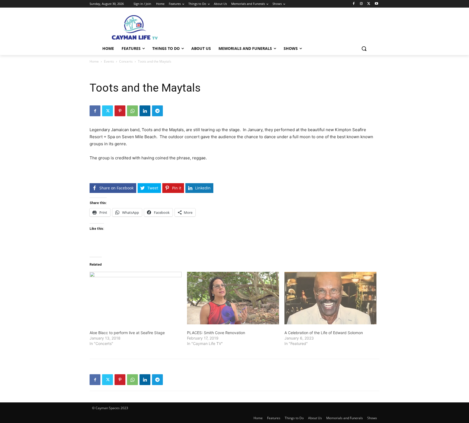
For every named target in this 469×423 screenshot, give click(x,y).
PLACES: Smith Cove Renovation (216, 332)
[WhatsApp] (132, 110)
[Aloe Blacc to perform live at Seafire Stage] (136, 298)
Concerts (126, 61)
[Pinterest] (120, 110)
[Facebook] (354, 4)
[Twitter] (369, 4)
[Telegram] (157, 110)
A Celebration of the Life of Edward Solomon (323, 332)
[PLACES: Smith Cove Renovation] (233, 298)
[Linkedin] (145, 110)
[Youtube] (376, 4)
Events (109, 61)
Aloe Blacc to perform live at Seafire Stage (127, 332)
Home (94, 61)
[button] (363, 48)
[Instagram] (361, 4)
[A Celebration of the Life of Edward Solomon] (330, 298)
